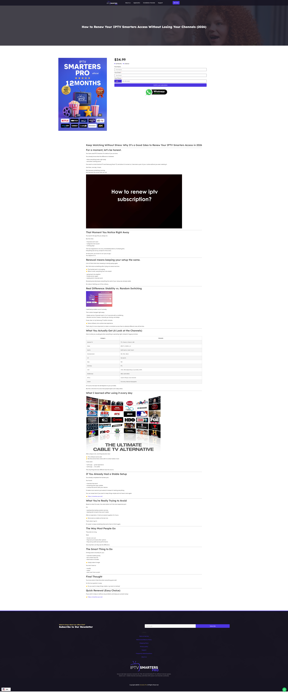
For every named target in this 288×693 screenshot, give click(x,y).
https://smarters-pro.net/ (95, 496)
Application (137, 3)
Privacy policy (144, 646)
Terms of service (144, 636)
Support (160, 3)
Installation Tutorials (149, 3)
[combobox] (118, 81)
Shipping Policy (144, 643)
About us (127, 3)
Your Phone (117, 78)
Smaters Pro (143, 685)
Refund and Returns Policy (144, 639)
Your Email (117, 72)
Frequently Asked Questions (144, 653)
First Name (117, 66)
